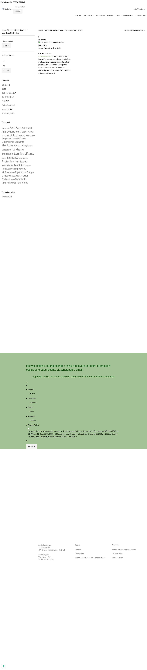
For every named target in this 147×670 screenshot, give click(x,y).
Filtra (6, 70)
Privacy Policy (33, 425)
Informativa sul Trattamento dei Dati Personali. (58, 437)
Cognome (32, 398)
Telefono (31, 416)
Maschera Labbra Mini (49, 48)
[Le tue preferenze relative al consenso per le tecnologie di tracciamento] (4, 666)
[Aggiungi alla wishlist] (41, 77)
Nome (30, 389)
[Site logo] (7, 9)
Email (30, 407)
